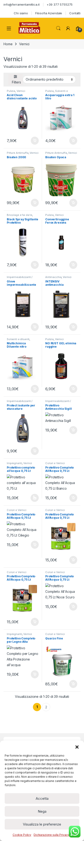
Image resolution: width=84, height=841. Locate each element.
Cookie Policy (22, 835)
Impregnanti (14, 463)
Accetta (42, 798)
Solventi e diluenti (18, 339)
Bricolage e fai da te (19, 215)
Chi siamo (21, 13)
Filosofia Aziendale (48, 13)
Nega (42, 811)
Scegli (34, 498)
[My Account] (68, 28)
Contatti (74, 13)
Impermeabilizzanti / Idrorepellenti (19, 278)
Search (58, 28)
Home (8, 44)
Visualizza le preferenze (42, 824)
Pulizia (11, 91)
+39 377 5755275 (60, 4)
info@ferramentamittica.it (22, 4)
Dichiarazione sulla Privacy (51, 835)
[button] (77, 746)
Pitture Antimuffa (17, 152)
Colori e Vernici (55, 463)
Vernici (21, 91)
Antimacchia (53, 277)
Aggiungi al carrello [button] (32, 141)
